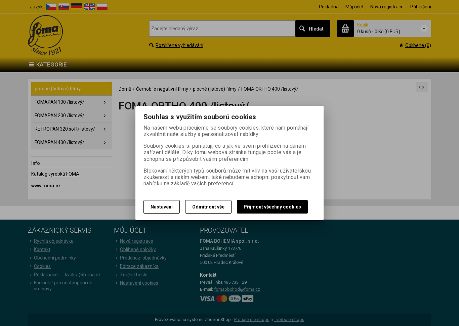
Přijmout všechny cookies (272, 206)
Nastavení (162, 206)
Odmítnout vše (208, 206)
